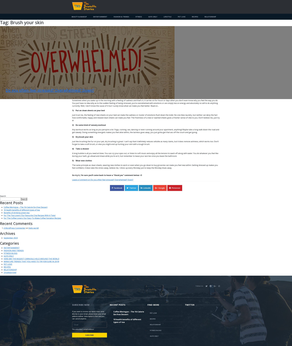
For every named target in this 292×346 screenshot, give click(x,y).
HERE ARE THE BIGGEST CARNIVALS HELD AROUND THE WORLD (31, 259)
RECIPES (195, 17)
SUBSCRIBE (89, 335)
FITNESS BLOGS (10, 253)
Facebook (118, 188)
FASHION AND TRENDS (14, 250)
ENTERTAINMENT (100, 17)
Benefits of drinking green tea (16, 212)
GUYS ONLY (152, 17)
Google (161, 188)
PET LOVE (181, 17)
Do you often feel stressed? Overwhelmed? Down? (50, 90)
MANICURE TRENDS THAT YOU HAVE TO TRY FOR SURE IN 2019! (31, 261)
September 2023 (11, 238)
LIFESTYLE (167, 17)
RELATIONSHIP (210, 17)
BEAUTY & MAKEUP (79, 17)
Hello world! (34, 228)
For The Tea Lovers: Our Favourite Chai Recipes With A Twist (29, 215)
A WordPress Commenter (14, 228)
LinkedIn (147, 188)
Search (3, 196)
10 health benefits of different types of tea (22, 210)
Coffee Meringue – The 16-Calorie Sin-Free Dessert (25, 207)
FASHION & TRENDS (121, 17)
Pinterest (176, 188)
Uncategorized (10, 272)
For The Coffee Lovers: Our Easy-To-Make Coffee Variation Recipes (32, 218)
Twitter (132, 188)
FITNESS (139, 17)
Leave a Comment (102, 180)
